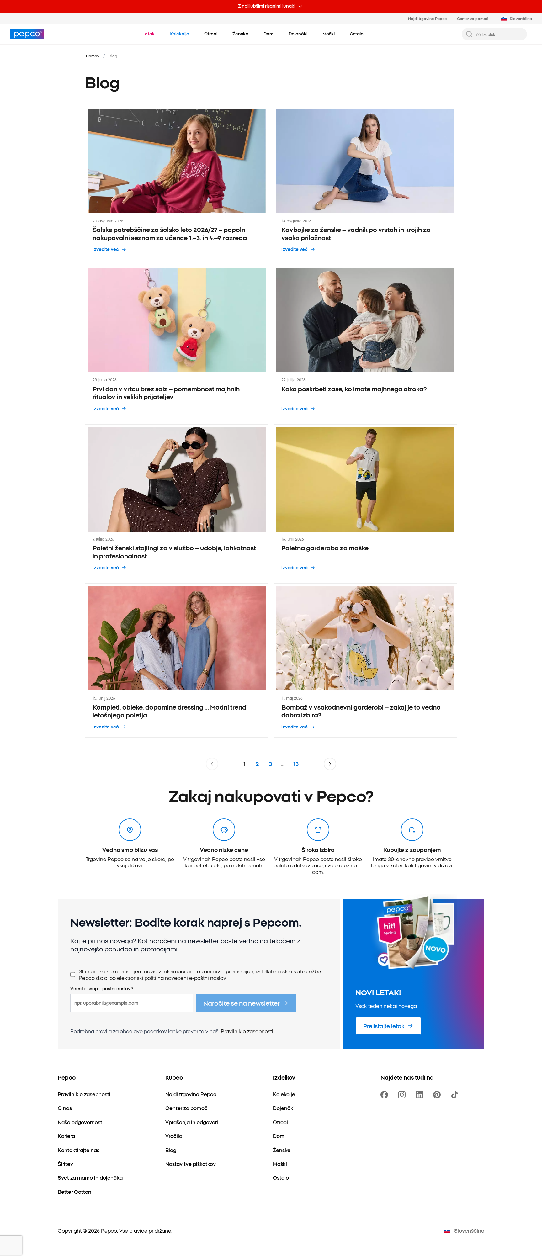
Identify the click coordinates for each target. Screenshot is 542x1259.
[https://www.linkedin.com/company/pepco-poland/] (421, 1094)
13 (296, 763)
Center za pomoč (472, 18)
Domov (92, 55)
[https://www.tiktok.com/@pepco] (456, 1094)
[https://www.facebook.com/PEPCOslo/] (385, 1094)
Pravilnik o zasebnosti (247, 1031)
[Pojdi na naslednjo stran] (330, 764)
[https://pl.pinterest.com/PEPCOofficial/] (438, 1094)
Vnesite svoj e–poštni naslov (101, 989)
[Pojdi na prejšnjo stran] (212, 764)
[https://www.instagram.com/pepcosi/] (403, 1094)
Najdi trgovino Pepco (427, 18)
